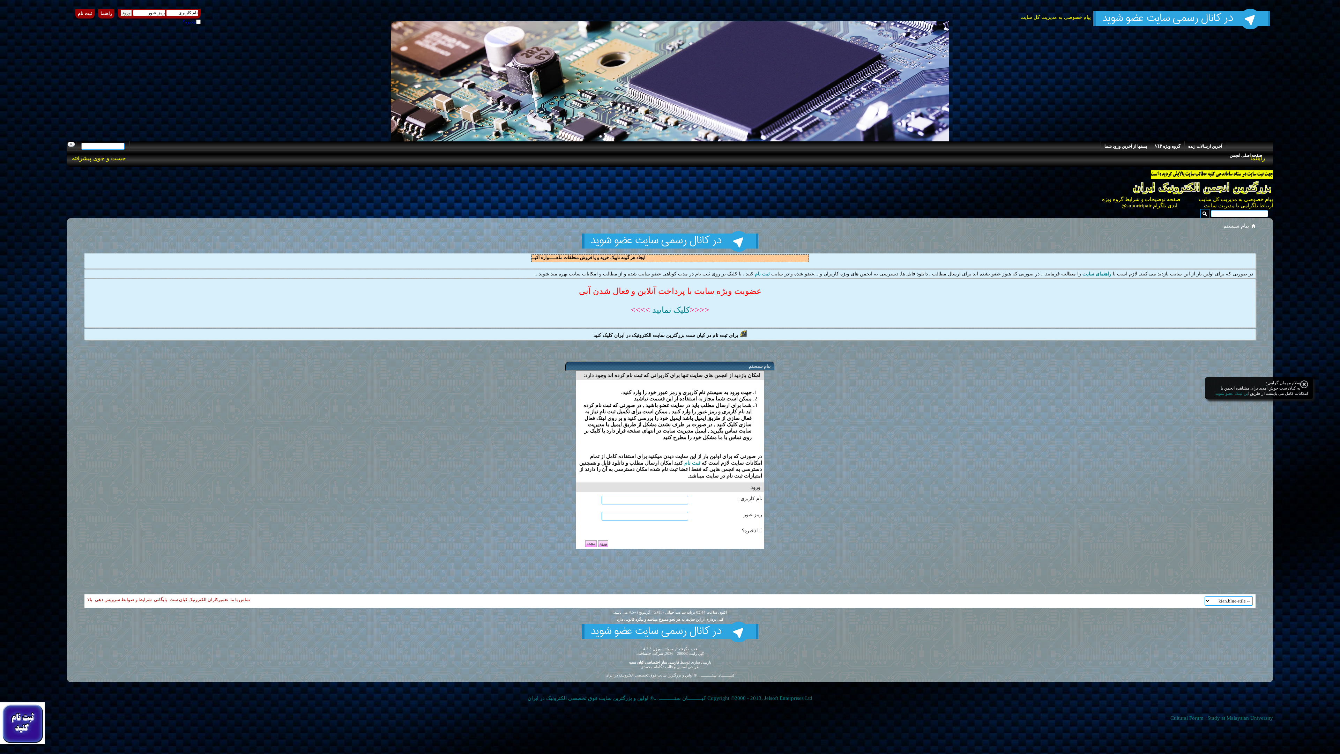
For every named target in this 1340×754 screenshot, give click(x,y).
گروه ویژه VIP (1168, 146)
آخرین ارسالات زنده (1205, 146)
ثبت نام (85, 13)
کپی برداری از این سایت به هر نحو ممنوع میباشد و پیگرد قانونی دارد (670, 619)
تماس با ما (240, 599)
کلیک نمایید (670, 310)
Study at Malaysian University (1240, 718)
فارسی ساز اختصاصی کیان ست (654, 662)
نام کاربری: (750, 498)
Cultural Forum (1187, 718)
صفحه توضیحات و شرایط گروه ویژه (1141, 199)
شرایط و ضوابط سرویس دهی (123, 599)
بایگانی (160, 599)
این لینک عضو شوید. (1232, 393)
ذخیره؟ (189, 22)
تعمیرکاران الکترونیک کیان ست (199, 599)
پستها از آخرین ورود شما (1125, 146)
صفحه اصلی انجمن (1246, 155)
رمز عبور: (752, 514)
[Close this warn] (1304, 384)
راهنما (106, 13)
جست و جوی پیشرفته (99, 158)
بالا (89, 599)
